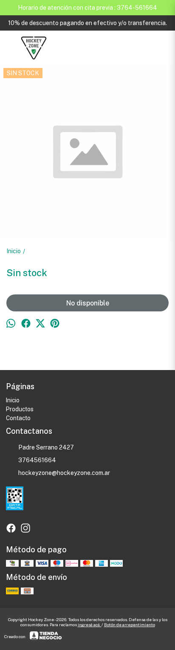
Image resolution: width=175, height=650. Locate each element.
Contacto (18, 418)
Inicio (13, 400)
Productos (20, 409)
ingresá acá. (90, 624)
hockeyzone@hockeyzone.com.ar (64, 472)
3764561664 (37, 460)
